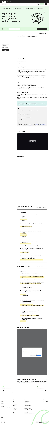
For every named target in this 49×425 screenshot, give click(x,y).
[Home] (3, 4)
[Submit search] (38, 4)
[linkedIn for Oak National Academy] (5, 422)
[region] (32, 46)
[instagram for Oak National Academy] (1, 422)
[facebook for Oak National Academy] (3, 422)
